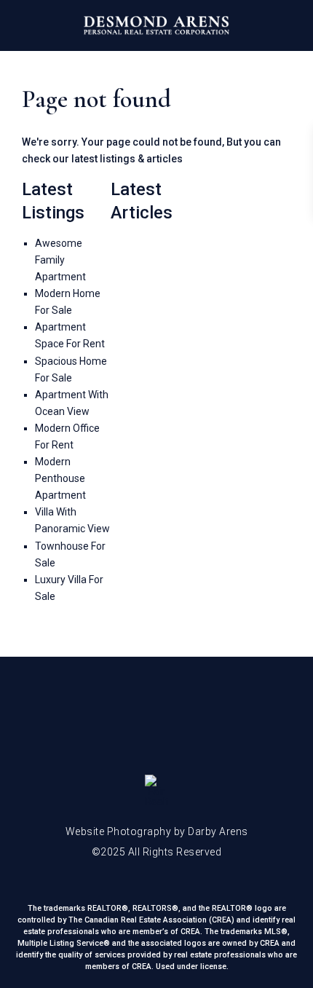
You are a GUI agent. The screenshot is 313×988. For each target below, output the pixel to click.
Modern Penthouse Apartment (60, 478)
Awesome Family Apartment (60, 259)
